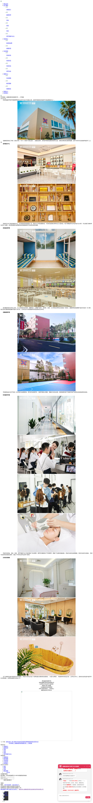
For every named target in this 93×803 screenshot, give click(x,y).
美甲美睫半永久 (7, 754)
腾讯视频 (5, 770)
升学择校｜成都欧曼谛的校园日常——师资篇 (20, 743)
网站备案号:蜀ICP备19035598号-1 (9, 789)
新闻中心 (5, 91)
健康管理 (5, 748)
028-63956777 (15, 784)
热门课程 (5, 5)
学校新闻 (5, 760)
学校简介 (5, 39)
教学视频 (5, 758)
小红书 (8, 772)
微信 (4, 766)
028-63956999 (7, 784)
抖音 (4, 769)
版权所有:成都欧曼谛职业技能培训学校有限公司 (31, 789)
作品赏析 (5, 51)
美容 (4, 752)
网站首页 (5, 4)
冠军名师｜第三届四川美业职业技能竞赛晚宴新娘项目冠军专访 (22, 741)
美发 (4, 751)
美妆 (4, 749)
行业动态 (5, 761)
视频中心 (5, 74)
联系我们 (5, 93)
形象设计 (5, 746)
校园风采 (5, 757)
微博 (4, 767)
